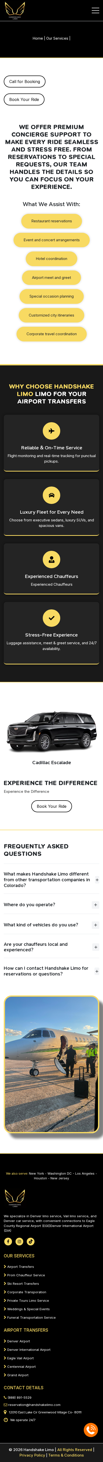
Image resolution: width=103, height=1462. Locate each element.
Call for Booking (24, 81)
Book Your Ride (24, 99)
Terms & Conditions (66, 1455)
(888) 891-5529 (19, 1397)
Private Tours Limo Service (27, 1300)
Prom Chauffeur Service (25, 1275)
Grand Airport (17, 1375)
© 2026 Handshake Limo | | (51, 1449)
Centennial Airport (21, 1367)
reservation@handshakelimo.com (33, 1405)
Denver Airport (18, 1341)
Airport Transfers (20, 1267)
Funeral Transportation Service (31, 1317)
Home (37, 38)
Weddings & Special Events (28, 1309)
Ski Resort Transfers (22, 1284)
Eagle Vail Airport (20, 1358)
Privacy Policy (33, 1455)
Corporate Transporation (26, 1292)
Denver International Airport (28, 1350)
